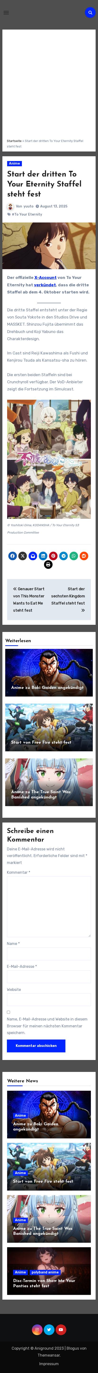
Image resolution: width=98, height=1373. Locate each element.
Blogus (73, 1348)
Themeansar (49, 1355)
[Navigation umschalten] (6, 12)
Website (14, 989)
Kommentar (18, 872)
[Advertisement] (49, 83)
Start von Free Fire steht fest (41, 743)
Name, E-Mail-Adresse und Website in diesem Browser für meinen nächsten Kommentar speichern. (47, 1026)
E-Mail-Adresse (22, 966)
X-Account (45, 277)
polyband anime (45, 1272)
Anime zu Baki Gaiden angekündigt (47, 688)
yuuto (29, 206)
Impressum (49, 1364)
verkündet (45, 285)
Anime (14, 164)
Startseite (14, 141)
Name (13, 943)
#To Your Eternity (27, 214)
